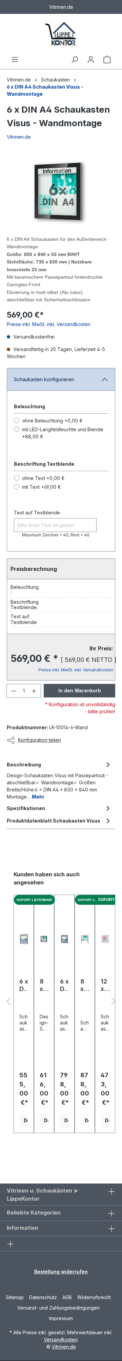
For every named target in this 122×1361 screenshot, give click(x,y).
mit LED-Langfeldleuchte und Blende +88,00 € (62, 432)
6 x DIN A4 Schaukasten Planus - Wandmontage (23, 985)
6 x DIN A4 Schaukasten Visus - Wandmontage (45, 90)
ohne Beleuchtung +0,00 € (52, 420)
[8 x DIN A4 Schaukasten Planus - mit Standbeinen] (84, 939)
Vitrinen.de (19, 80)
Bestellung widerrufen (61, 1271)
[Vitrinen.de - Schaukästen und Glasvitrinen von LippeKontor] (61, 34)
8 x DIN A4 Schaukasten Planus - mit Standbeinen (84, 985)
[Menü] (15, 59)
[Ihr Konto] (91, 59)
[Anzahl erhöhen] (34, 691)
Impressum (61, 1318)
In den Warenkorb (79, 690)
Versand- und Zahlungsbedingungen (58, 1308)
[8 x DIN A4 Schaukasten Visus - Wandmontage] (44, 939)
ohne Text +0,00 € (43, 478)
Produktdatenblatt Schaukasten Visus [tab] (53, 821)
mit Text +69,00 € (41, 487)
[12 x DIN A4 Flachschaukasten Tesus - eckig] (105, 939)
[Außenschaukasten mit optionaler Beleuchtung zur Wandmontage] (61, 192)
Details (26, 1120)
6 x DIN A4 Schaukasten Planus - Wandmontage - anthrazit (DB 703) (64, 985)
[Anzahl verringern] (13, 691)
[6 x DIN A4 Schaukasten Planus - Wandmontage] (23, 939)
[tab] (59, 780)
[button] (8, 1002)
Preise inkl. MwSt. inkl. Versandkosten (48, 324)
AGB (67, 1297)
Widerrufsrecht (94, 1297)
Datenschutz (43, 1297)
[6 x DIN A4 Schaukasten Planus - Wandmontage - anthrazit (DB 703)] (64, 939)
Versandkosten (61, 1339)
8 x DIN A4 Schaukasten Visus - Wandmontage (44, 985)
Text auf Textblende (37, 512)
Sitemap (15, 1297)
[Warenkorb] (107, 59)
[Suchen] (74, 59)
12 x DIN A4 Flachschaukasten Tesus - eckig (105, 985)
